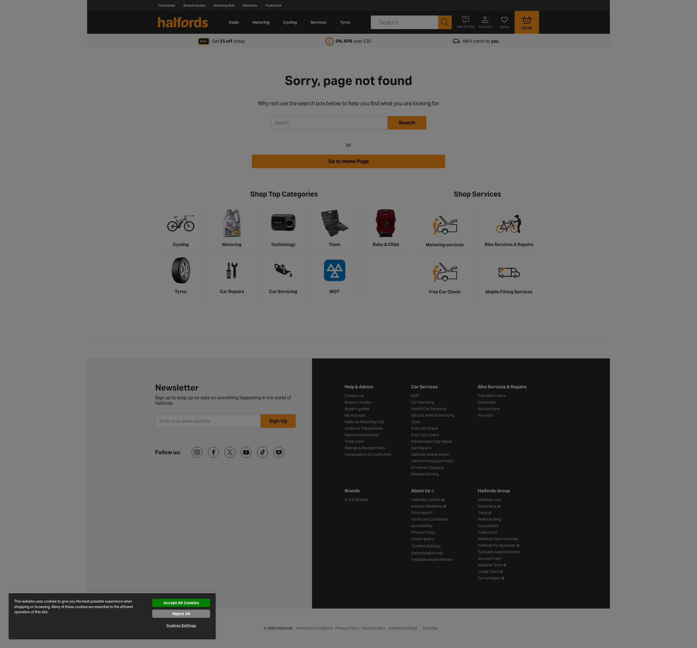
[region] (112, 615)
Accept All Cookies (181, 602)
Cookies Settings (181, 625)
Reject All (181, 613)
